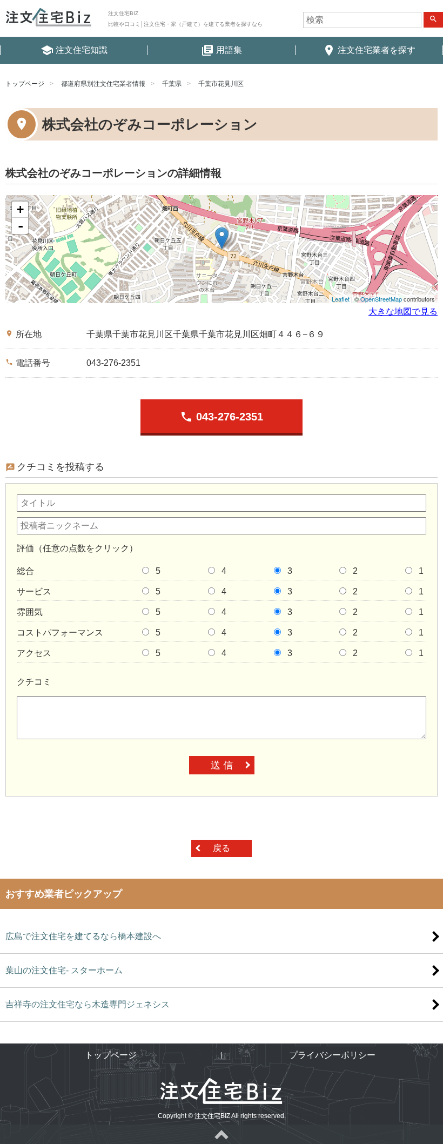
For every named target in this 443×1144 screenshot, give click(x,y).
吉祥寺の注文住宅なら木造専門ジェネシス (87, 1004)
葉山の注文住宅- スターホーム (64, 970)
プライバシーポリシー (332, 1055)
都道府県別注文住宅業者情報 (103, 84)
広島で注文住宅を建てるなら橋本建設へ (83, 936)
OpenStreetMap (381, 299)
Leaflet (341, 299)
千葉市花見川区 (221, 84)
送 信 (222, 765)
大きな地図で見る (403, 311)
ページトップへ (221, 1134)
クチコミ (34, 681)
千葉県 (172, 84)
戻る (221, 848)
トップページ (24, 84)
